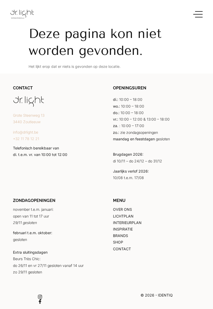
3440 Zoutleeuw (27, 122)
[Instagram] (40, 296)
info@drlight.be (25, 132)
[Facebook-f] (40, 301)
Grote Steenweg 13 (28, 115)
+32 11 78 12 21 (26, 138)
